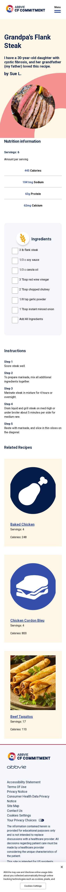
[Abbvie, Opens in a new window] (18, 767)
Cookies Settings (19, 815)
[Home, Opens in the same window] (18, 756)
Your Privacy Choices (22, 820)
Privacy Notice (17, 791)
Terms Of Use (16, 787)
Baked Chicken (22, 524)
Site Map (13, 806)
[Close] (62, 867)
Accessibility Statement (23, 782)
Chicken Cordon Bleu (27, 620)
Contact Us (15, 810)
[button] (57, 9)
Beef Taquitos (21, 716)
